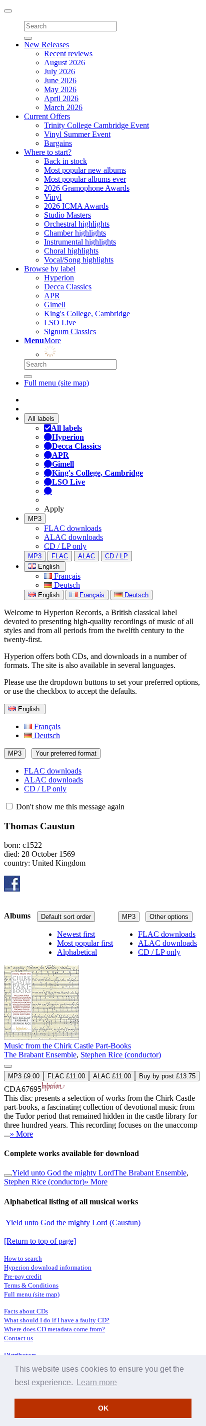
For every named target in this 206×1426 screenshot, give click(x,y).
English (48, 595)
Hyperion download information (48, 1267)
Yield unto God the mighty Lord (63, 1172)
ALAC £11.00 (112, 1076)
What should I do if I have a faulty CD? (57, 1320)
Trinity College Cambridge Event (96, 125)
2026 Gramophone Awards (87, 188)
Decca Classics (68, 286)
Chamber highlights (75, 233)
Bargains (58, 143)
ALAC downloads (73, 537)
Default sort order (66, 916)
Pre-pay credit (23, 1276)
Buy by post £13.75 (167, 1076)
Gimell (55, 304)
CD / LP (116, 556)
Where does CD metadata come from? (54, 1329)
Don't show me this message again (69, 806)
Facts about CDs (26, 1311)
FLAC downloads (73, 528)
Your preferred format (66, 753)
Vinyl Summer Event (77, 134)
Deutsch (66, 585)
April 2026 (61, 98)
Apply (54, 509)
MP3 (35, 518)
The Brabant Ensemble (40, 1054)
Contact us (18, 1338)
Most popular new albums (85, 170)
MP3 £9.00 (24, 1076)
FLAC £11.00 (66, 1076)
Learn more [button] (96, 1382)
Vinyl (53, 197)
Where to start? (48, 152)
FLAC (60, 556)
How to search (23, 1258)
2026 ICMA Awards (76, 206)
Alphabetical (77, 952)
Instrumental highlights (80, 242)
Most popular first (85, 943)
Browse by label (50, 268)
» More (21, 1134)
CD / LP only (65, 546)
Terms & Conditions (31, 1285)
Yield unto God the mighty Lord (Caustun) (73, 1222)
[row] (103, 1035)
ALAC (86, 556)
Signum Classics (70, 331)
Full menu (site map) (56, 383)
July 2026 (59, 71)
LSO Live (60, 322)
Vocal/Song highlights (79, 260)
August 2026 (64, 62)
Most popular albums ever (85, 179)
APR (52, 295)
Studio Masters (67, 215)
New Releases (46, 44)
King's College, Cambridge (87, 313)
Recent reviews (68, 53)
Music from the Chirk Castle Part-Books (67, 1045)
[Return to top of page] (40, 1241)
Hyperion (59, 277)
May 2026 (60, 89)
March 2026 (63, 107)
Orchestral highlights (77, 224)
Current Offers (47, 116)
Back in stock (65, 161)
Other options (169, 916)
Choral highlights (71, 251)
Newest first (76, 934)
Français (66, 576)
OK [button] (103, 1408)
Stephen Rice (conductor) (120, 1054)
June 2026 (60, 80)
